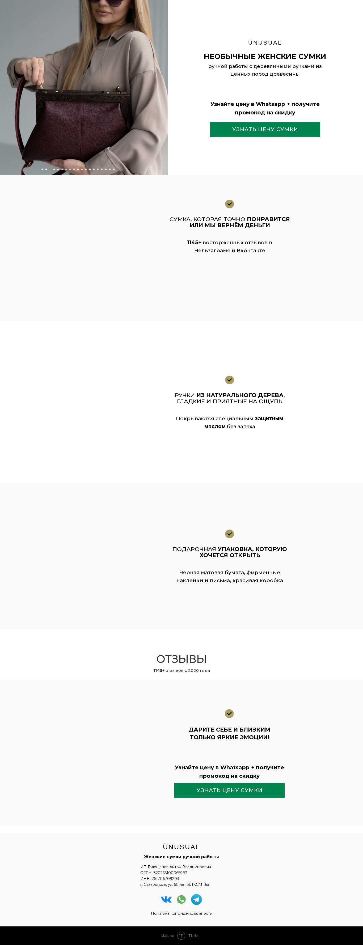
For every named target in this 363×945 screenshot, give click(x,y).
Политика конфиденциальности (181, 913)
